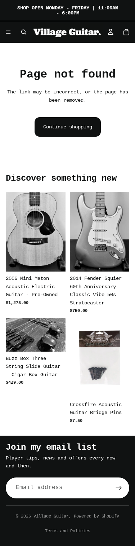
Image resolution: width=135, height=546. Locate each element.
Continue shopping (67, 127)
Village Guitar (51, 516)
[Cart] (126, 32)
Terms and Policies (67, 531)
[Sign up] (118, 487)
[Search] (24, 32)
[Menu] (8, 32)
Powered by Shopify (96, 516)
